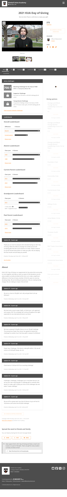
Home (3, 481)
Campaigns (16, 471)
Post (17, 437)
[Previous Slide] (4, 38)
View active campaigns (7, 420)
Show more (8, 139)
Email (27, 437)
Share (7, 437)
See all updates (7, 260)
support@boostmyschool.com (28, 481)
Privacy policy (9, 481)
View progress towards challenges (13, 110)
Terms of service (16, 481)
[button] (22, 37)
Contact (53, 40)
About (12, 471)
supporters (49, 24)
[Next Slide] (41, 38)
